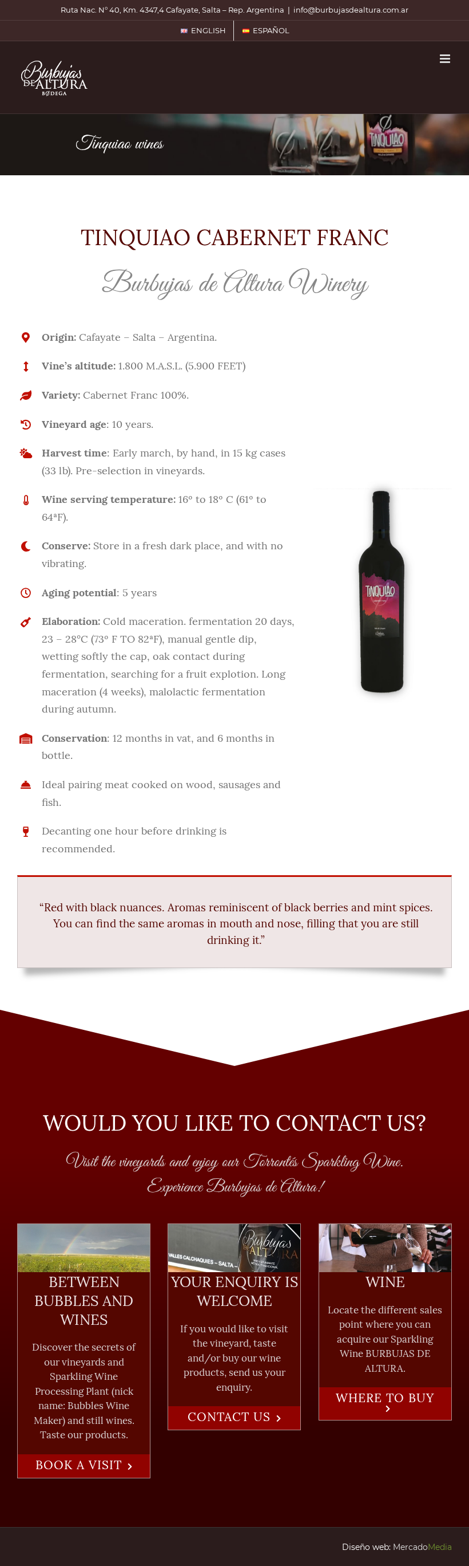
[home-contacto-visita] (84, 1231)
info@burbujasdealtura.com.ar (350, 9)
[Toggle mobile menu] (446, 59)
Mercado (422, 1547)
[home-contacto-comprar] (385, 1231)
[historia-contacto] (234, 1231)
